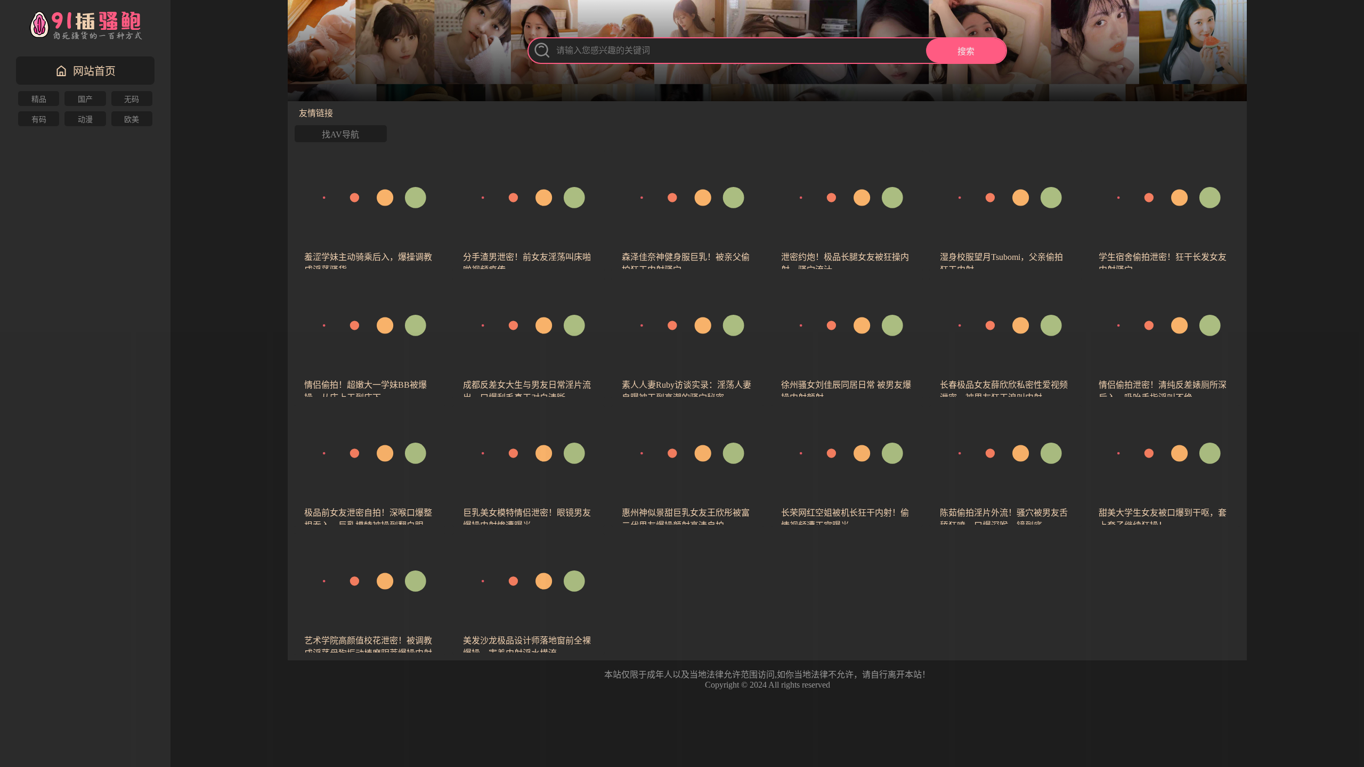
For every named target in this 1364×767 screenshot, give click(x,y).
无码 (131, 99)
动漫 (85, 120)
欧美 (131, 120)
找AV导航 (340, 134)
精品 (38, 99)
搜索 (966, 51)
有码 (38, 120)
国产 (85, 99)
